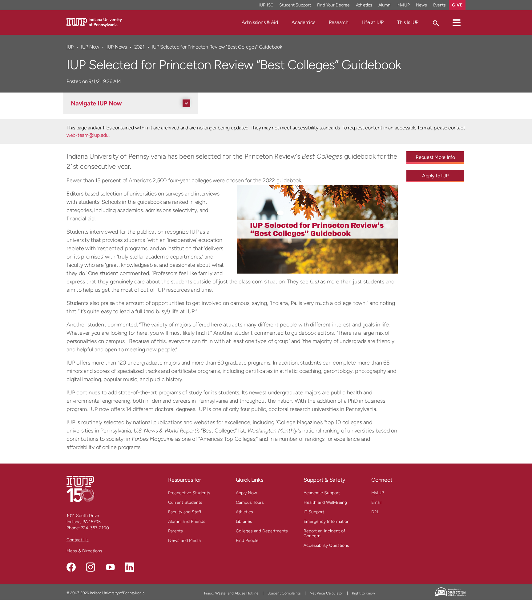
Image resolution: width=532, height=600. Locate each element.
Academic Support (322, 492)
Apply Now (246, 492)
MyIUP (403, 5)
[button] (457, 22)
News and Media (184, 540)
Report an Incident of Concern (324, 533)
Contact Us (77, 540)
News (421, 5)
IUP (70, 47)
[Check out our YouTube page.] (110, 567)
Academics (303, 22)
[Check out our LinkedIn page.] (129, 567)
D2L (375, 512)
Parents (175, 531)
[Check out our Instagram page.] (90, 567)
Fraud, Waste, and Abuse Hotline (231, 593)
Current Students (185, 502)
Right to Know (363, 593)
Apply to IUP (435, 176)
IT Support (314, 512)
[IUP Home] (94, 22)
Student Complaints (284, 593)
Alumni (384, 5)
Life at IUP (373, 22)
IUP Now (90, 47)
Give (457, 5)
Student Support (295, 5)
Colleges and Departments (262, 531)
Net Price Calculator (326, 593)
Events (439, 5)
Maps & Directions (84, 551)
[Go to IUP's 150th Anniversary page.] (80, 488)
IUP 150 (266, 5)
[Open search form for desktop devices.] (435, 22)
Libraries (244, 521)
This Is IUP (407, 22)
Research (339, 22)
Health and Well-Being (325, 502)
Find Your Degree (333, 5)
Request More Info (435, 157)
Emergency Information (326, 521)
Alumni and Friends (186, 521)
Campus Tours (250, 502)
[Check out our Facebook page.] (71, 567)
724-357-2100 (95, 528)
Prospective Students (189, 492)
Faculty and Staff (184, 512)
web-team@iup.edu (87, 135)
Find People (247, 540)
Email (376, 502)
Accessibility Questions (326, 545)
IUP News (117, 47)
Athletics (364, 5)
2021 (139, 47)
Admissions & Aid (260, 22)
